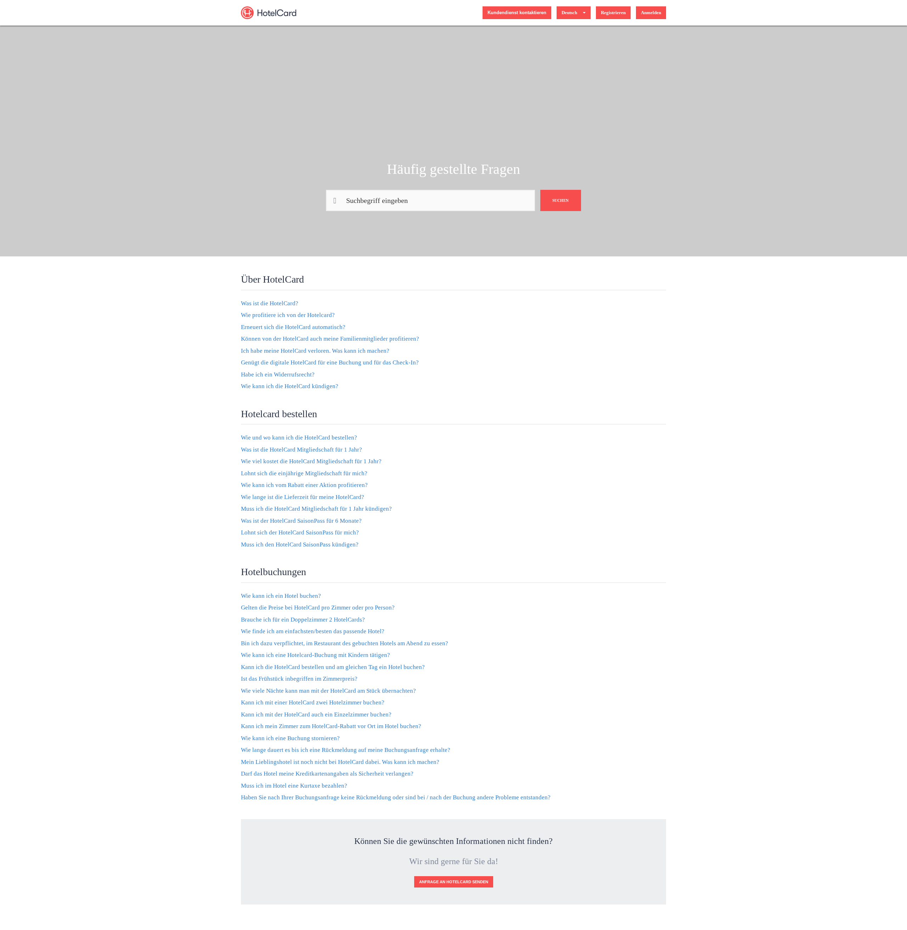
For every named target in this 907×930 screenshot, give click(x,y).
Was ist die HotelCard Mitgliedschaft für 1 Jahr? (301, 449)
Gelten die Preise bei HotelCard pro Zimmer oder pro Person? (318, 607)
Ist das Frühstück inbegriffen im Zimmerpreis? (299, 678)
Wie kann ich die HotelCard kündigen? (289, 386)
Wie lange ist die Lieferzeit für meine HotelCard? (302, 497)
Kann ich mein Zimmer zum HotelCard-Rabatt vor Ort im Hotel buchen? (331, 726)
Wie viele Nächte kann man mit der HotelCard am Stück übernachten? (328, 690)
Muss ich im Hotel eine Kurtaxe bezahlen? (294, 785)
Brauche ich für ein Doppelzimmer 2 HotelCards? (303, 619)
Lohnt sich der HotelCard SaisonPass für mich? (300, 532)
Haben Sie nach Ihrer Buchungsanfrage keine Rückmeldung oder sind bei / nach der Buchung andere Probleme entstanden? (396, 797)
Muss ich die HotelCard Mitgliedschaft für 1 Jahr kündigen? (316, 508)
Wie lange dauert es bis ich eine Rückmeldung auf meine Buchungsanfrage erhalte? (345, 750)
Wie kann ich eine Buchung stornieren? (290, 738)
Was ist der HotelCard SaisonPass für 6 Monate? (301, 520)
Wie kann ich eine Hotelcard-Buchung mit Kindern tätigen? (315, 655)
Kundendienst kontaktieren (517, 12)
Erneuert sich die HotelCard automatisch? (293, 327)
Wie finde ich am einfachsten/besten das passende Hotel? (312, 631)
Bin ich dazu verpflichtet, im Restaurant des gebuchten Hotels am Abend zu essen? (344, 643)
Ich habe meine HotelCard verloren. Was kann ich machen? (315, 350)
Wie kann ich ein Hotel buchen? (281, 595)
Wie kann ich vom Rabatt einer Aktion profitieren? (304, 485)
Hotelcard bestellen (279, 413)
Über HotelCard (272, 279)
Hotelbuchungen (273, 571)
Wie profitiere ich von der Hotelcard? (288, 315)
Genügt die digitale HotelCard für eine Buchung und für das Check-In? (330, 362)
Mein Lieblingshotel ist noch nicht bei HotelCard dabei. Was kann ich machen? (340, 762)
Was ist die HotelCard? (269, 303)
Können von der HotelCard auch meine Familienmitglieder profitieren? (330, 338)
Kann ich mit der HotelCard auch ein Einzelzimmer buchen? (316, 714)
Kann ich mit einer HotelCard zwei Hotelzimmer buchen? (312, 702)
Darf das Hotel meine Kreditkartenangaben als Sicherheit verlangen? (327, 773)
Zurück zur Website (458, 12)
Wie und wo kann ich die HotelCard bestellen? (299, 437)
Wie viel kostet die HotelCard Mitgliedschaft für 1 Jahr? (311, 461)
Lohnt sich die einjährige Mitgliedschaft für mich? (304, 473)
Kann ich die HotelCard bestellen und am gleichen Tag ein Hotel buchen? (333, 667)
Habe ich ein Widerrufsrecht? (278, 374)
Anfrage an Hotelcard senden (453, 882)
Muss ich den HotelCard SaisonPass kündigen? (300, 544)
